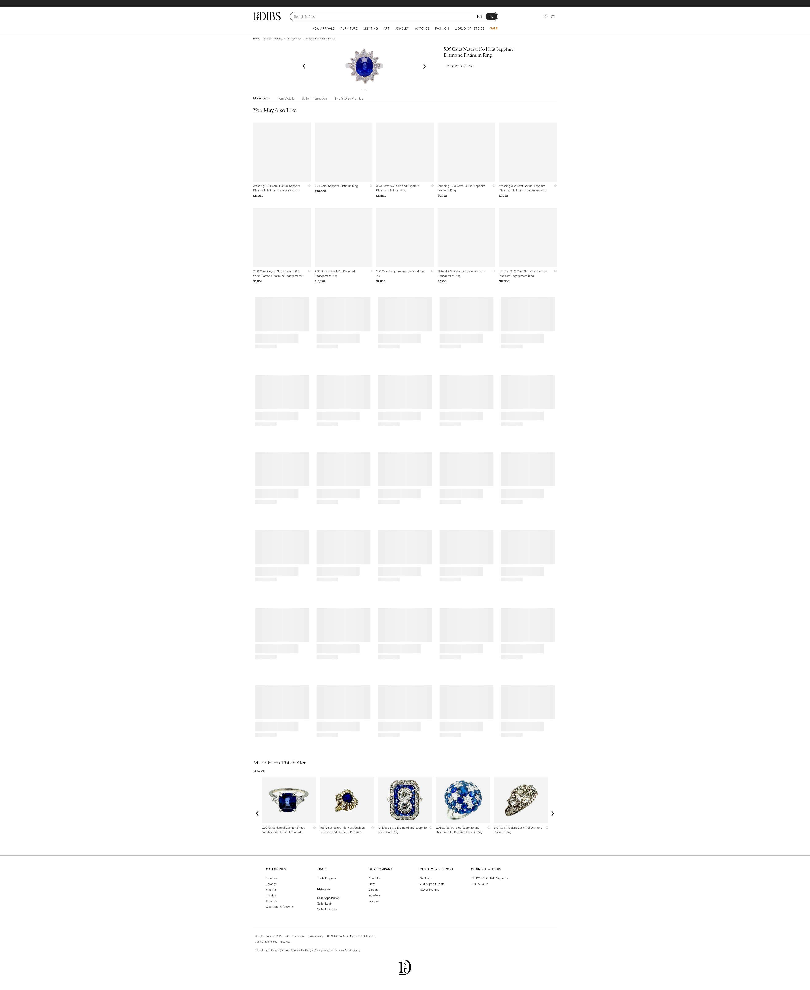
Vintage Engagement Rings (321, 38)
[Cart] (553, 16)
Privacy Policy (315, 936)
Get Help (425, 878)
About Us (375, 878)
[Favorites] (545, 16)
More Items (261, 98)
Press (372, 884)
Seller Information (314, 98)
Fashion (442, 28)
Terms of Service (344, 950)
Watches (422, 28)
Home (256, 38)
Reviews (374, 901)
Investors (374, 895)
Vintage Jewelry (273, 38)
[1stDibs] (267, 16)
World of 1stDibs (470, 28)
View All (259, 770)
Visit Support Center (433, 884)
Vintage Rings (294, 38)
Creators (271, 901)
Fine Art (271, 889)
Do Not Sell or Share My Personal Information (351, 936)
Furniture (349, 28)
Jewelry (402, 28)
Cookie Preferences (266, 941)
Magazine (489, 878)
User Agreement (295, 936)
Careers (373, 889)
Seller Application (328, 898)
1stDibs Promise (429, 889)
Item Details (286, 98)
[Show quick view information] (308, 186)
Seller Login (324, 903)
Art (387, 28)
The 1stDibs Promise (349, 98)
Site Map (285, 941)
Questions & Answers (279, 907)
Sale (494, 28)
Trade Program (326, 878)
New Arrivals (323, 28)
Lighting (370, 28)
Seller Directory (327, 909)
